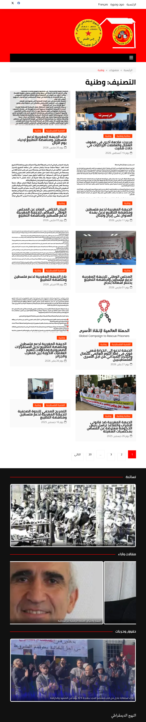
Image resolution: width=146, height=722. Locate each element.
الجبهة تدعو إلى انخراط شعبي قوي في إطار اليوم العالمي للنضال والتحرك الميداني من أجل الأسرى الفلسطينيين (106, 355)
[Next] (128, 516)
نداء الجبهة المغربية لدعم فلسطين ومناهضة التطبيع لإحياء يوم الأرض (42, 139)
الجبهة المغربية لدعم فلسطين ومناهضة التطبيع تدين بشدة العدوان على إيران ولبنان (109, 212)
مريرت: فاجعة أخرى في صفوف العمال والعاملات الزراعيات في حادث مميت (109, 145)
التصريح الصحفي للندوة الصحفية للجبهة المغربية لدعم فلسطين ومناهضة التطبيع (42, 414)
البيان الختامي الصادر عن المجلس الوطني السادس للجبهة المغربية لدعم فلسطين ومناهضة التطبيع (42, 212)
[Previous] (17, 593)
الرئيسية (131, 4)
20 (90, 455)
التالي (77, 455)
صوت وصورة (117, 4)
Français (103, 4)
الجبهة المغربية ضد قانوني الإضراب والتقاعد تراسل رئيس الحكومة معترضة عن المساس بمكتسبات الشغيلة (109, 426)
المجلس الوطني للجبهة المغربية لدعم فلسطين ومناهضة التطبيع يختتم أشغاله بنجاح (107, 279)
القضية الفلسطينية (55, 131)
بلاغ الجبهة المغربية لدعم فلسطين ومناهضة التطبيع (40, 278)
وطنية (108, 136)
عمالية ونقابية (124, 136)
